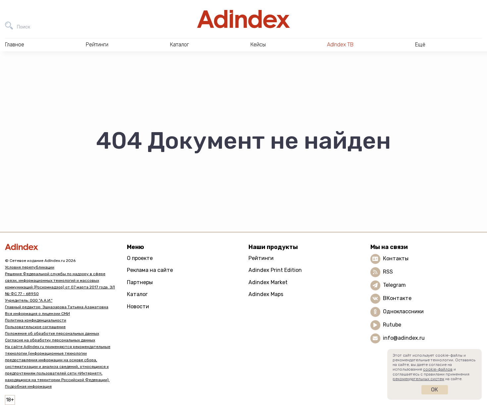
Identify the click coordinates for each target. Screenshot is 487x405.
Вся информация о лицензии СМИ (37, 313)
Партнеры (140, 282)
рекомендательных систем (418, 379)
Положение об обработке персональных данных (52, 333)
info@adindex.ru (404, 338)
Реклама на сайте (150, 270)
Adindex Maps (265, 294)
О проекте (140, 258)
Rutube (392, 325)
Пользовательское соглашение (35, 327)
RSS (388, 272)
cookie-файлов (438, 369)
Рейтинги (261, 258)
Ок (434, 389)
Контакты (395, 258)
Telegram (394, 285)
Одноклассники (403, 311)
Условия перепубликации (29, 267)
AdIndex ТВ (340, 44)
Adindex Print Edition (275, 270)
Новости (138, 306)
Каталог (137, 294)
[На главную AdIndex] (243, 19)
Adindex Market (268, 282)
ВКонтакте (397, 298)
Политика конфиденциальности (35, 320)
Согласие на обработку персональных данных (50, 340)
